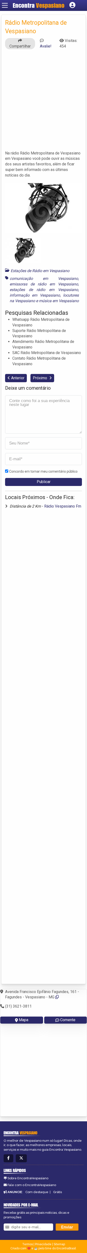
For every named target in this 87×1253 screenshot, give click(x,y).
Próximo (40, 378)
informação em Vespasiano (35, 295)
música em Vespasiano (59, 301)
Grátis (57, 1192)
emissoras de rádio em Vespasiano (44, 284)
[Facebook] (8, 1158)
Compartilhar (20, 46)
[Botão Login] (72, 5)
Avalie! (45, 46)
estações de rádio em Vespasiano (44, 289)
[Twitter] (21, 1158)
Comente (67, 1020)
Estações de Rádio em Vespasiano (40, 270)
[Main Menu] (5, 5)
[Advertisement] (43, 102)
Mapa (23, 1020)
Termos (27, 1244)
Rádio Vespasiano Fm (62, 506)
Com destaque (36, 1192)
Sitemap (59, 1244)
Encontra (39, 5)
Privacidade (43, 1244)
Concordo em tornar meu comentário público (43, 471)
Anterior (17, 378)
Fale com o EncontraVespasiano (31, 1185)
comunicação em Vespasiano (44, 278)
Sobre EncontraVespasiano (27, 1178)
